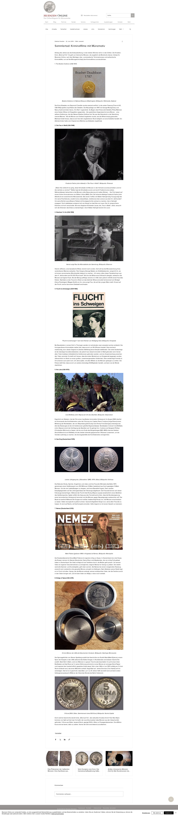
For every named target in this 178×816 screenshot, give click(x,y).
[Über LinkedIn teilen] (65, 739)
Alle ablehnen (157, 813)
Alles (46, 29)
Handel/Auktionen (75, 29)
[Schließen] (176, 813)
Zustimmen (168, 813)
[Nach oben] (171, 799)
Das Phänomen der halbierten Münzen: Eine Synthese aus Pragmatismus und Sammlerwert (58, 770)
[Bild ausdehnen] (72, 459)
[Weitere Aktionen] (122, 41)
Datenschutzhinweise (57, 814)
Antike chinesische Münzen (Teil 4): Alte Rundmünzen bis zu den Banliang (118, 770)
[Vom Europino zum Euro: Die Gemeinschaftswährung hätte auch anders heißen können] (89, 758)
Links (92, 29)
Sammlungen (112, 29)
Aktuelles (54, 29)
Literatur (85, 29)
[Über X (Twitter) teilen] (60, 739)
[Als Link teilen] (69, 739)
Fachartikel (63, 29)
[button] (130, 22)
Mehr (120, 29)
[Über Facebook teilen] (55, 739)
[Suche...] (132, 15)
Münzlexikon (101, 29)
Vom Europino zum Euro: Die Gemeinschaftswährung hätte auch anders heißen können (88, 770)
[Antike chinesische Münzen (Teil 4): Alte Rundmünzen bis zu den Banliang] (119, 758)
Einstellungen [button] (146, 813)
